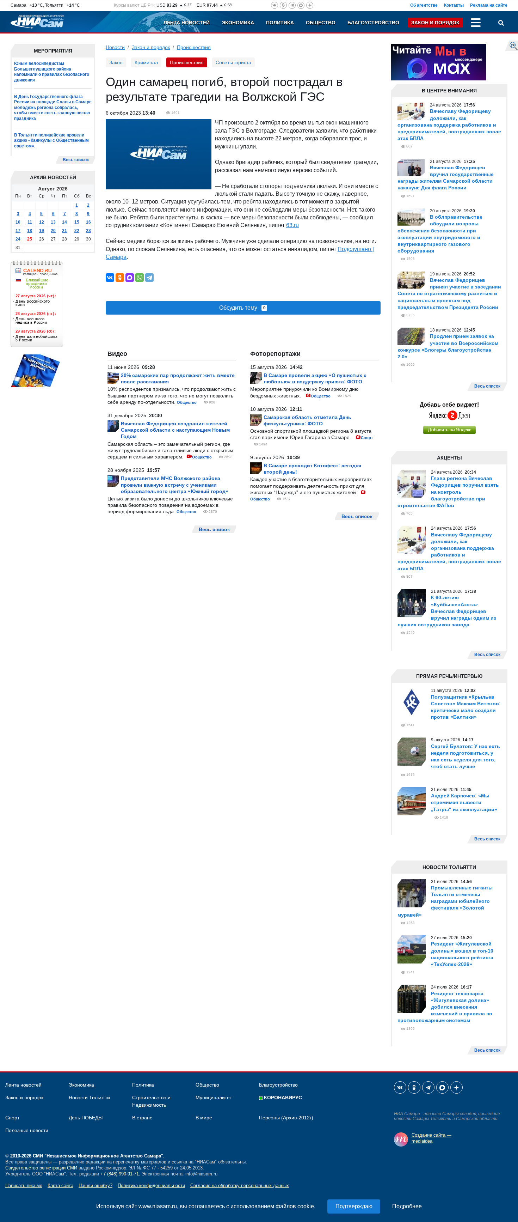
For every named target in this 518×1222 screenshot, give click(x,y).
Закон (116, 62)
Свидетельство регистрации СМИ (41, 1168)
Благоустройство (373, 22)
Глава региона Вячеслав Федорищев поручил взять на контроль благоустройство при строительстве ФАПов (448, 491)
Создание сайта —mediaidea (431, 1138)
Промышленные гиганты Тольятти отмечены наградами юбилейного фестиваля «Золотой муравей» (445, 901)
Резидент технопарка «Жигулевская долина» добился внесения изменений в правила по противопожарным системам (444, 1007)
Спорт (367, 438)
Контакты (454, 5)
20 (53, 230)
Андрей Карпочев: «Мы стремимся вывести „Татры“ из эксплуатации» (464, 802)
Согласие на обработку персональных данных (239, 1185)
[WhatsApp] (139, 277)
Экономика (238, 22)
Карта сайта (60, 1185)
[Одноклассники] (120, 277)
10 (18, 222)
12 (41, 222)
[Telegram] (149, 277)
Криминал (146, 62)
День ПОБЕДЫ (86, 1117)
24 (18, 239)
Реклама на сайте (488, 5)
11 (29, 222)
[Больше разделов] (475, 23)
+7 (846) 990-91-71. (120, 1174)
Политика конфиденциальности (151, 1185)
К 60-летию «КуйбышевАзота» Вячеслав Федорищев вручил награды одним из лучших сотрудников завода (446, 611)
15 (76, 222)
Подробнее (407, 1206)
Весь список (76, 159)
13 (53, 222)
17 (18, 230)
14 (64, 222)
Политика (280, 22)
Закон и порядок (435, 22)
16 (88, 222)
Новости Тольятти (89, 1097)
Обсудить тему (242, 308)
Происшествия (194, 47)
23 (88, 230)
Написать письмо (23, 1185)
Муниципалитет (214, 1097)
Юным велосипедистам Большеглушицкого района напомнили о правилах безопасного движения (51, 72)
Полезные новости (26, 1130)
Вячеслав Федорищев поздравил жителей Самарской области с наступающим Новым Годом (175, 430)
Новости (115, 47)
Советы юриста (233, 62)
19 (41, 230)
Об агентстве (424, 5)
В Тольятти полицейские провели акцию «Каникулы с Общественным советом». (51, 140)
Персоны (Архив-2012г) (286, 1117)
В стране (142, 1117)
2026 (62, 188)
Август (46, 188)
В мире (204, 1117)
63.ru (292, 225)
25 (29, 239)
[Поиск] (501, 23)
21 (64, 230)
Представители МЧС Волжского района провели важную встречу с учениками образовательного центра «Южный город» (174, 484)
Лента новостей (187, 22)
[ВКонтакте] (110, 277)
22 (76, 230)
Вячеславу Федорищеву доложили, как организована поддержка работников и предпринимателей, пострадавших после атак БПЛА (449, 124)
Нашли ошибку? (95, 1185)
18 (29, 230)
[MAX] (129, 277)
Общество (320, 22)
